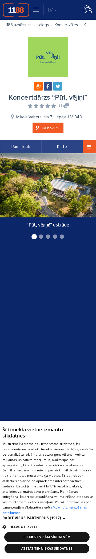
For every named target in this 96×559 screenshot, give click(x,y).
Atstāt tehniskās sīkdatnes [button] (47, 548)
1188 (16, 10)
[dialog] (48, 490)
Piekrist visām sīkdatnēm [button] (47, 537)
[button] (48, 517)
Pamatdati (20, 146)
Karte (62, 146)
